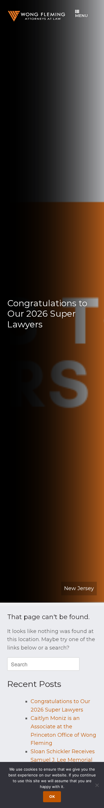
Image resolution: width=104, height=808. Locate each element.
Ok (52, 796)
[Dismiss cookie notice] (97, 785)
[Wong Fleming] (36, 16)
